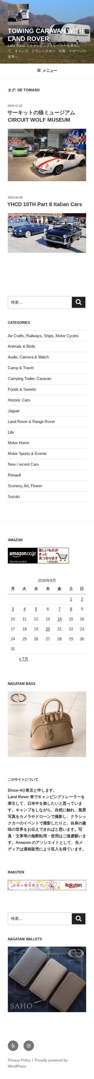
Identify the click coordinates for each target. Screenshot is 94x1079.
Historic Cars (19, 400)
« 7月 (23, 659)
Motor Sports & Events (27, 453)
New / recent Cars (23, 464)
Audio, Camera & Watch (28, 357)
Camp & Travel (20, 368)
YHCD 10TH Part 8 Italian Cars (44, 204)
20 (48, 629)
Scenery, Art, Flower (25, 486)
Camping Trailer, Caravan (29, 378)
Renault (14, 475)
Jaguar (14, 411)
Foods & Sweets (22, 389)
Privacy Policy (19, 1060)
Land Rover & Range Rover (31, 421)
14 (59, 619)
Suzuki (14, 496)
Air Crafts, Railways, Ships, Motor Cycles (43, 336)
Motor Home (18, 443)
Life (11, 432)
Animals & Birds (21, 346)
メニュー (50, 70)
